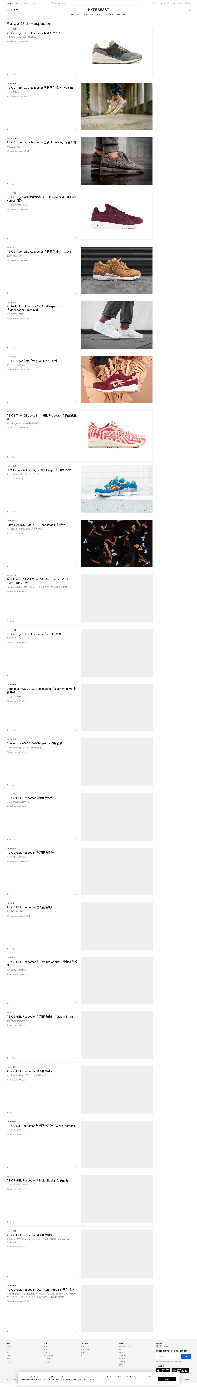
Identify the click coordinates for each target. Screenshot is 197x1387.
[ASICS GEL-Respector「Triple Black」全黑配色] (117, 1199)
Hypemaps (85, 1349)
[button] (47, 74)
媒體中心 (122, 1349)
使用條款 (171, 1361)
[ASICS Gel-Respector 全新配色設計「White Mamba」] (117, 1144)
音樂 (98, 14)
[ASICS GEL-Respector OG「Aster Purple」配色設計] (117, 1308)
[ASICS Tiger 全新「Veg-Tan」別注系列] (117, 379)
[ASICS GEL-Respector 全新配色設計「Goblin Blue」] (117, 1035)
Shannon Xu (14, 42)
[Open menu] (8, 10)
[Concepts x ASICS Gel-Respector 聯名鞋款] (117, 762)
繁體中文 (188, 1380)
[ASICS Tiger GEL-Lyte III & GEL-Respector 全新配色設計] (117, 434)
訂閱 (185, 1356)
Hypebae (84, 1352)
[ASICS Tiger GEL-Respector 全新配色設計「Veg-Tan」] (117, 106)
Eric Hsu (13, 592)
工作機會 (122, 1352)
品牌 (118, 14)
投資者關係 (123, 1355)
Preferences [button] (90, 1379)
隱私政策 (178, 1361)
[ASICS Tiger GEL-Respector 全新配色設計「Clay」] (117, 270)
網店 (124, 14)
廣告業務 (122, 1358)
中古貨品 (47, 1358)
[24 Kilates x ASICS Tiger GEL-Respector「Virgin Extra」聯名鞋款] (117, 598)
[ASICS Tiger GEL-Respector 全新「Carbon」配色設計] (117, 161)
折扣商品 (47, 1362)
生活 (105, 14)
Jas (11, 479)
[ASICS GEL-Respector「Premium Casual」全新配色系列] (117, 980)
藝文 (85, 14)
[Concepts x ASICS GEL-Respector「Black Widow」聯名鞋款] (117, 707)
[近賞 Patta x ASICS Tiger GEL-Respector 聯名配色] (117, 489)
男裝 (45, 1346)
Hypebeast (85, 1346)
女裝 (45, 1349)
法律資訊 (122, 1362)
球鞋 (78, 14)
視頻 (111, 14)
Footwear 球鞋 (11, 29)
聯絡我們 (122, 1365)
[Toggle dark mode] (189, 10)
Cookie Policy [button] (44, 1379)
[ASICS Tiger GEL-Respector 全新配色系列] (117, 52)
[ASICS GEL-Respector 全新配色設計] (117, 816)
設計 (91, 14)
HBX (83, 1355)
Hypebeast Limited (16, 1380)
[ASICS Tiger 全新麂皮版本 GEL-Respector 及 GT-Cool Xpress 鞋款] (117, 215)
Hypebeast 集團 (124, 1346)
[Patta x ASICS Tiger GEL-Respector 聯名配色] (117, 543)
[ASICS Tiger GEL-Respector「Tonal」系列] (117, 653)
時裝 (72, 14)
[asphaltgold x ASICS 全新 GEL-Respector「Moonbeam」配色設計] (117, 325)
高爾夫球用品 (49, 1355)
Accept (167, 1379)
